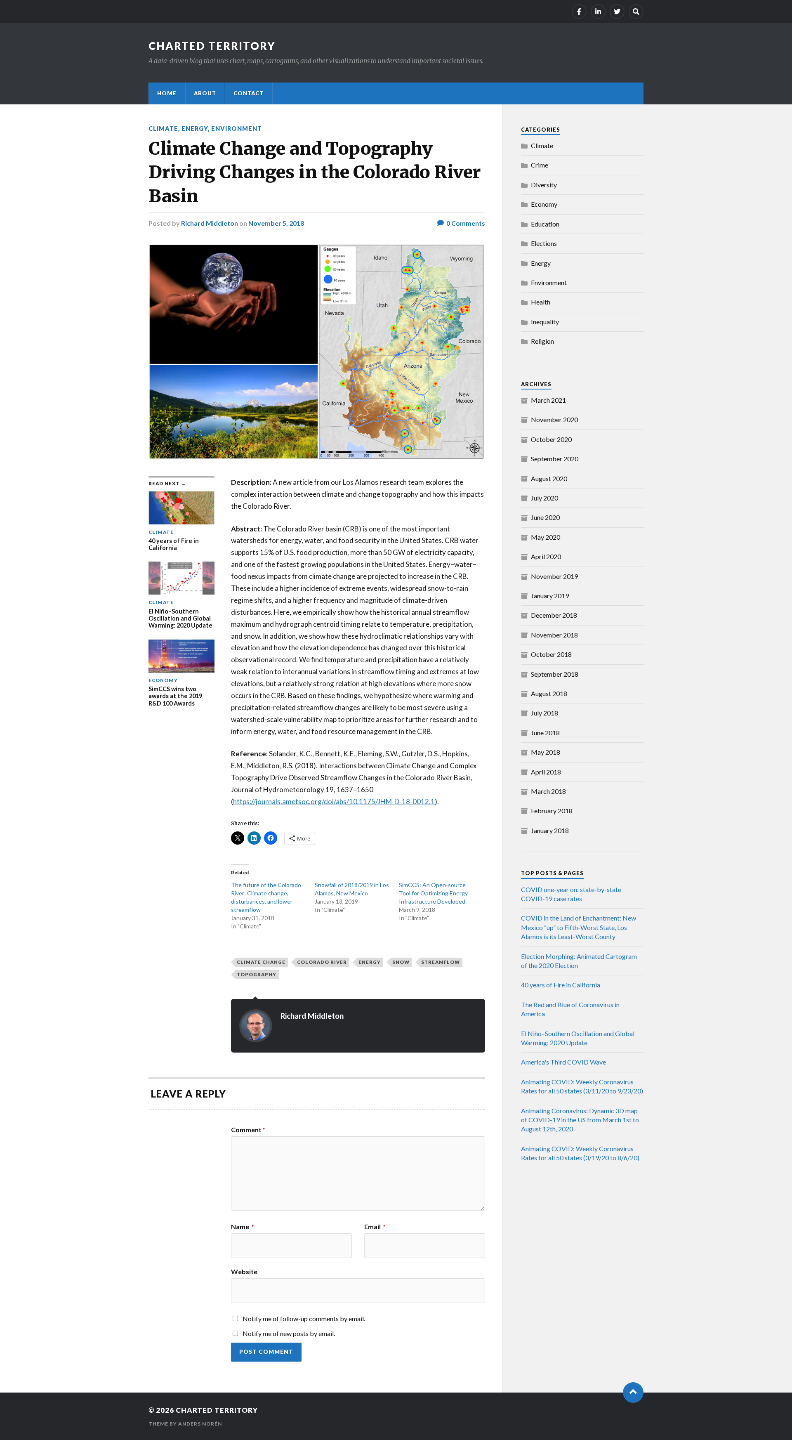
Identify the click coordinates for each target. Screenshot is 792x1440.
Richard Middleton (209, 223)
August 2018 (549, 693)
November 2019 (554, 576)
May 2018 (545, 752)
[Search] (636, 11)
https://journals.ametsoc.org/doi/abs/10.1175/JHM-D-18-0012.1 (334, 801)
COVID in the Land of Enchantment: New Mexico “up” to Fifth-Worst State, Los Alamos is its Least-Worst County (578, 927)
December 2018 (554, 615)
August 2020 (549, 478)
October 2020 (551, 439)
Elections (544, 243)
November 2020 (554, 419)
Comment (248, 1129)
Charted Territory (212, 46)
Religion (542, 341)
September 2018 (554, 674)
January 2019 (550, 596)
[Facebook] (579, 11)
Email (375, 1226)
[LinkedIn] (598, 11)
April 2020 (546, 556)
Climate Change (261, 962)
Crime (539, 165)
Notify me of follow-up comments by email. (304, 1318)
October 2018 (551, 654)
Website (244, 1271)
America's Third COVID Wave (563, 1062)
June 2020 (545, 517)
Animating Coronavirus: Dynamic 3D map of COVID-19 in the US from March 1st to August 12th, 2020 (580, 1120)
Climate (163, 128)
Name (242, 1226)
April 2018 (546, 772)
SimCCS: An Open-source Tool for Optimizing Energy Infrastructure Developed (433, 893)
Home (167, 93)
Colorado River (322, 962)
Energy (195, 128)
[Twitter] (617, 11)
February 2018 (552, 810)
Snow (401, 962)
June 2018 (545, 733)
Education (545, 224)
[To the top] (633, 1392)
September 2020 (554, 459)
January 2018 (550, 830)
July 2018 (544, 713)
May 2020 (545, 537)
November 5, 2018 (276, 223)
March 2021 (548, 400)
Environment (236, 128)
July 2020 (544, 498)
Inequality (545, 322)
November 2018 (554, 635)
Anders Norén (200, 1424)
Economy (544, 204)
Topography (256, 974)
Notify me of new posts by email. (289, 1333)
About (205, 93)
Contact (248, 93)
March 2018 (548, 791)
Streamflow (440, 962)
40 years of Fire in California (560, 985)
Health (540, 302)
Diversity (544, 185)
